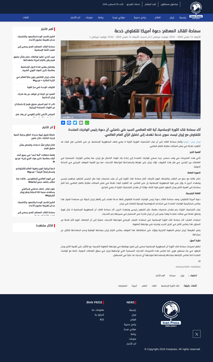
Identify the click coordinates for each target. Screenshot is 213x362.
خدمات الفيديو (133, 4)
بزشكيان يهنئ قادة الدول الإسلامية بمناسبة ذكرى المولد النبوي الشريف (38, 68)
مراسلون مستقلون (169, 4)
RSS (102, 319)
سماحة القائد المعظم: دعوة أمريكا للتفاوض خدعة (157, 31)
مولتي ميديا (118, 17)
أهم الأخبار (160, 275)
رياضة (101, 17)
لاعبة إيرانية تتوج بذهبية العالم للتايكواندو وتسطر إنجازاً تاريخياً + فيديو (35, 170)
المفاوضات (122, 286)
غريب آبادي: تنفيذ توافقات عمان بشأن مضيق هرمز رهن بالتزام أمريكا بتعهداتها (34, 58)
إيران (186, 142)
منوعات (89, 17)
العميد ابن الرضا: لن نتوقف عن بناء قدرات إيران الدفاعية (36, 95)
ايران (172, 17)
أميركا (134, 286)
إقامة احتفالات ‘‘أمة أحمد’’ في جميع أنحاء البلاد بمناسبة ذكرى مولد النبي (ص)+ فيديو (35, 156)
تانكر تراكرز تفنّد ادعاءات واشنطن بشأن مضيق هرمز (37, 146)
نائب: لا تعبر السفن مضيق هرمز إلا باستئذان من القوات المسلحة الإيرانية (34, 106)
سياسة (172, 275)
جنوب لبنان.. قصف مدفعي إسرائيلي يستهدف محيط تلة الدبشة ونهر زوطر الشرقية (37, 192)
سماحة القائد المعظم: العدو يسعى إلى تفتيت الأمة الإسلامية (36, 48)
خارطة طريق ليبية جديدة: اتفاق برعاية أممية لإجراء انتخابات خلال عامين (34, 136)
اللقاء (154, 286)
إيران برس (196, 142)
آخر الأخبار (75, 17)
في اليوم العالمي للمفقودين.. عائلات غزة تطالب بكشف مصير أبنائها (35, 180)
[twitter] (197, 334)
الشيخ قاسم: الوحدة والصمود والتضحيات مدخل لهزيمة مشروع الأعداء (36, 38)
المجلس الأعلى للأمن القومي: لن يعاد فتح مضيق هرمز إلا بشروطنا (35, 116)
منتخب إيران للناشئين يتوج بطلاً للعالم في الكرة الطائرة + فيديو (35, 78)
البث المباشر (150, 4)
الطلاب (144, 286)
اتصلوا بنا (99, 315)
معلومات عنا (98, 310)
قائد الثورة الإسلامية (170, 286)
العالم (158, 17)
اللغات (26, 17)
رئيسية (182, 17)
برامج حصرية (140, 17)
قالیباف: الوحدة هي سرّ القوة (41, 87)
